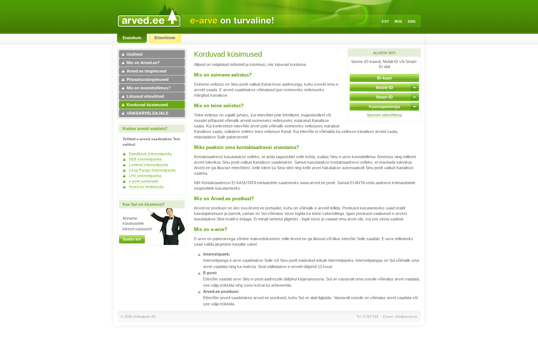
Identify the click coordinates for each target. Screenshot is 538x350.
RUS (398, 21)
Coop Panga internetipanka (152, 170)
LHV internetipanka (145, 176)
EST (385, 21)
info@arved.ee (406, 317)
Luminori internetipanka (148, 165)
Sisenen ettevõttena (384, 115)
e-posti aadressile (143, 181)
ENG (412, 21)
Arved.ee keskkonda (146, 187)
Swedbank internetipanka (150, 154)
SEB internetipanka (145, 159)
